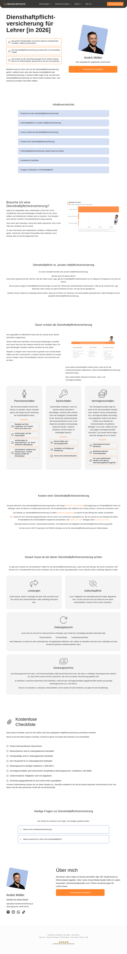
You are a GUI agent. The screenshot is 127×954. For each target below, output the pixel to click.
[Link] (8, 912)
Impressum (42, 937)
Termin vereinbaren (115, 4)
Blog (86, 937)
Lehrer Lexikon (74, 937)
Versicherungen (44, 4)
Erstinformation (64, 937)
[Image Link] (24, 394)
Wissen (77, 4)
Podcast (81, 937)
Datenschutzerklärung (53, 937)
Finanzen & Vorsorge (62, 4)
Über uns (88, 4)
